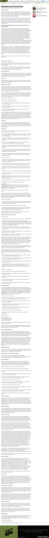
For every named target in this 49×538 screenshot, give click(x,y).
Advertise (40, 531)
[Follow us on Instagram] (44, 536)
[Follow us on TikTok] (46, 536)
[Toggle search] (41, 1)
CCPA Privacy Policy (34, 531)
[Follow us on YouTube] (43, 536)
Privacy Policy (27, 531)
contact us (20, 522)
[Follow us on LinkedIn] (41, 536)
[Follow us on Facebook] (38, 536)
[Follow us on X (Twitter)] (40, 536)
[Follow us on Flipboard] (47, 536)
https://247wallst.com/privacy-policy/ (10, 20)
